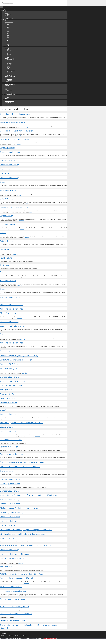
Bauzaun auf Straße (8, 403)
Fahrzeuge (7, 48)
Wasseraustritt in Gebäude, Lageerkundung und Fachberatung (26, 530)
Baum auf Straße (7, 394)
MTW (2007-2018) (11, 71)
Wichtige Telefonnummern (10, 84)
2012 (8, 41)
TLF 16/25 (9, 51)
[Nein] (56, 638)
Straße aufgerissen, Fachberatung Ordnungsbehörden (23, 534)
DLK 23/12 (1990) (10, 75)
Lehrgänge (9, 90)
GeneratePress (23, 635)
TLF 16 (8, 68)
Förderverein (4, 99)
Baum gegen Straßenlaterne (12, 326)
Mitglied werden (8, 95)
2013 (8, 40)
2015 (8, 37)
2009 (8, 45)
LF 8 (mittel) (9, 64)
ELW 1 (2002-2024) (11, 59)
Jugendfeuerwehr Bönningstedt (8, 94)
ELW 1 (8, 49)
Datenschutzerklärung (9, 93)
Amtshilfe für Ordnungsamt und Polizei (16, 578)
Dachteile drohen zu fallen (11, 385)
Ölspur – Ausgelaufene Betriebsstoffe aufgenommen (22, 462)
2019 (8, 32)
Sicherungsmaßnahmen (10, 484)
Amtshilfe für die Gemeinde (11, 304)
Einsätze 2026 (8, 20)
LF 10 (8, 53)
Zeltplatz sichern (7, 538)
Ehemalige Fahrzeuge (9, 58)
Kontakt (6, 86)
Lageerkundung (6, 216)
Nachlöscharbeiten (8, 431)
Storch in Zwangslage (9, 368)
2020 (8, 31)
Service (3, 82)
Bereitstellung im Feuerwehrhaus (14, 207)
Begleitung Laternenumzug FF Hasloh (16, 360)
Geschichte (7, 15)
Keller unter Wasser (8, 190)
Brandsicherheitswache (10, 297)
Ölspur (3, 182)
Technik (4, 46)
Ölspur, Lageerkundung (10, 152)
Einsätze (4, 19)
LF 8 (8, 66)
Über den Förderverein (9, 101)
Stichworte (9, 80)
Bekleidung (7, 81)
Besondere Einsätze (9, 22)
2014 (8, 38)
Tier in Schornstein (8, 471)
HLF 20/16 (9, 50)
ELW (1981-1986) (10, 60)
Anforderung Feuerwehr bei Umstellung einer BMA (21, 423)
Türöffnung (4, 265)
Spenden (7, 103)
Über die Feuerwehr (9, 18)
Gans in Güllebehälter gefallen (13, 558)
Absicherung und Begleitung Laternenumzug (19, 355)
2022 (8, 28)
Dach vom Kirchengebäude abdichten (16, 613)
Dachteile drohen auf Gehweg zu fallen (16, 131)
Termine (6, 13)
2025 (8, 24)
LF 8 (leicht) (9, 63)
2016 (8, 36)
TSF (8, 62)
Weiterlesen (25, 127)
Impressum (7, 92)
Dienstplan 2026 (8, 14)
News (6, 11)
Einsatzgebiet (7, 16)
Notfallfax (7, 85)
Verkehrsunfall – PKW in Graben (13, 381)
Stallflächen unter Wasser (11, 586)
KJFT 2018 (7, 97)
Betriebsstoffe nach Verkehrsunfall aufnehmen (20, 467)
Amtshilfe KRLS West (9, 364)
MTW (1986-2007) (11, 70)
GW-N (8, 73)
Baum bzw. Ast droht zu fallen (12, 621)
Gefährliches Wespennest (11, 440)
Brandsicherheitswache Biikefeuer (14, 554)
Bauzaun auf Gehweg (9, 447)
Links (6, 88)
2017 (8, 35)
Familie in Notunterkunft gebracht (14, 606)
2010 (8, 44)
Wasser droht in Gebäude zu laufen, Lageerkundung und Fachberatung (30, 495)
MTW (8, 57)
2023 (8, 27)
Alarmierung (7, 77)
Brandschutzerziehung (9, 160)
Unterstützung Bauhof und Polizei (14, 139)
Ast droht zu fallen (8, 241)
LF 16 (8, 67)
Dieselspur (4, 249)
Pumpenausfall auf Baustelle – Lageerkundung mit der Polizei (26, 545)
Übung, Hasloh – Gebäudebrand (13, 599)
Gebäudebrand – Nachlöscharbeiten (15, 114)
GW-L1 (8, 55)
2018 (8, 33)
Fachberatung (6, 258)
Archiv (6, 23)
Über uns (4, 10)
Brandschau (5, 169)
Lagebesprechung (7, 148)
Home (3, 9)
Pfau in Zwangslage (8, 313)
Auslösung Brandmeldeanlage (12, 122)
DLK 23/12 (9, 54)
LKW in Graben (6, 199)
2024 (8, 26)
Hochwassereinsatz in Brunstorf (13, 591)
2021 (8, 29)
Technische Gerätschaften (10, 76)
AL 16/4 (8, 72)
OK (44, 638)
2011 (8, 42)
